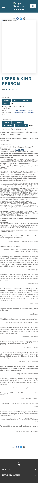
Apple (16, 100)
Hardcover (21, 126)
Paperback (18, 122)
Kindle (6, 100)
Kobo (6, 104)
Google (26, 100)
